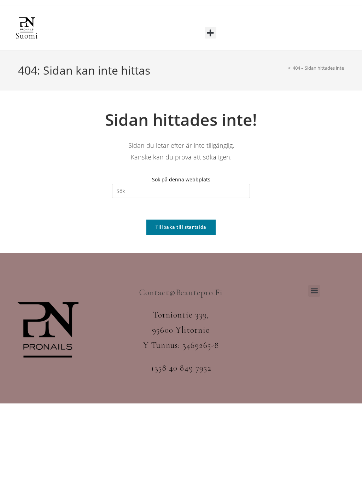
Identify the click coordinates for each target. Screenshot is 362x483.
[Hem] (284, 68)
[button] (210, 33)
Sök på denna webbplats (181, 179)
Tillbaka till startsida (181, 227)
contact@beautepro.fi (181, 292)
